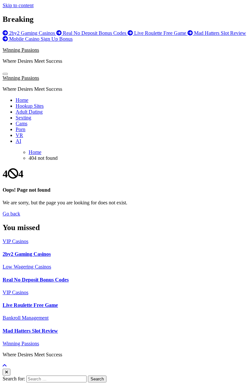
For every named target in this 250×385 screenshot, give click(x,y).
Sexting (23, 117)
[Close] (6, 372)
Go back (11, 213)
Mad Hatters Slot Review (30, 331)
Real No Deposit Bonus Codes (36, 279)
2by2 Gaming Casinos (27, 254)
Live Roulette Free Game (30, 305)
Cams (21, 123)
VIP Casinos (15, 241)
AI (18, 141)
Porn (20, 129)
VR (19, 135)
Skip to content (18, 5)
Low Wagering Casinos (27, 266)
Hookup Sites (30, 106)
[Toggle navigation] (5, 74)
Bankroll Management (26, 318)
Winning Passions (21, 50)
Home (22, 100)
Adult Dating (29, 112)
